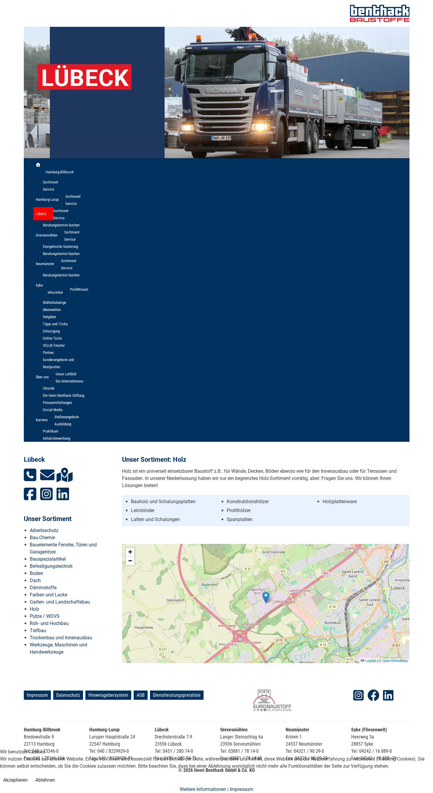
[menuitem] (38, 164)
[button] (266, 597)
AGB (141, 695)
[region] (216, 92)
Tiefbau (38, 630)
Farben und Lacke (48, 595)
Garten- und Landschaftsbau (60, 602)
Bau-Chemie (42, 537)
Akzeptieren (15, 780)
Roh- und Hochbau (49, 623)
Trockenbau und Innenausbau (61, 637)
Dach (35, 580)
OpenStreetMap (395, 660)
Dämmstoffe (43, 587)
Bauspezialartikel (48, 559)
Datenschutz (68, 695)
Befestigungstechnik (51, 566)
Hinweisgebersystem (108, 695)
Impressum (37, 695)
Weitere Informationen (203, 789)
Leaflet (370, 660)
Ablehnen (45, 780)
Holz (34, 609)
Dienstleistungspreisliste (177, 695)
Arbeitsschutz (44, 530)
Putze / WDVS (45, 616)
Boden (36, 573)
